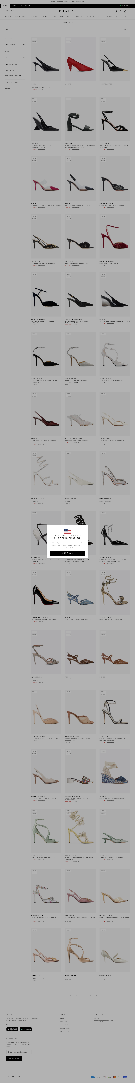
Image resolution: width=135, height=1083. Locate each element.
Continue (67, 553)
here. (71, 547)
